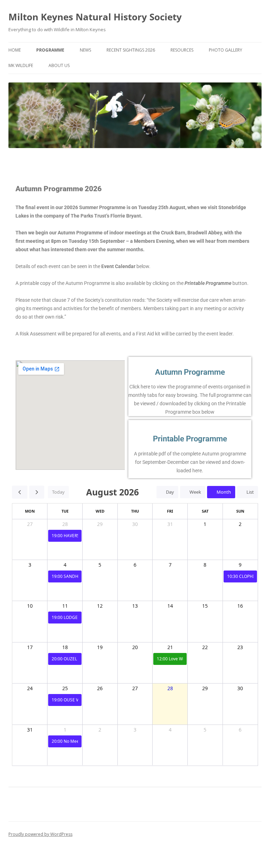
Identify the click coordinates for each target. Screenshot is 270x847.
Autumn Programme (190, 372)
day (170, 492)
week (195, 492)
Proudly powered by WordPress (40, 834)
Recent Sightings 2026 (131, 50)
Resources (182, 50)
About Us (59, 65)
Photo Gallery (225, 50)
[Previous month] (19, 492)
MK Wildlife (20, 65)
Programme (50, 50)
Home (14, 50)
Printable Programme (190, 438)
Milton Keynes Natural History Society (95, 17)
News (85, 50)
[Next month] (37, 492)
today (58, 492)
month (224, 492)
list (250, 492)
